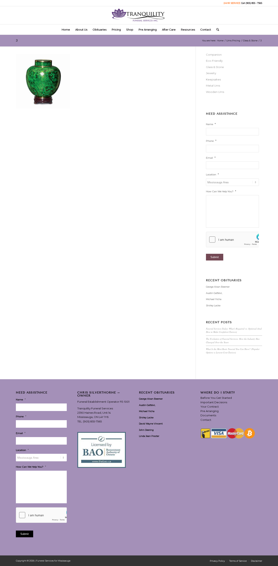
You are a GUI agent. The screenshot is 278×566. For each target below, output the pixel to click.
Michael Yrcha (213, 299)
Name (211, 124)
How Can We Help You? (221, 191)
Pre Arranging (209, 411)
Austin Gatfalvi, (214, 293)
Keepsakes (213, 79)
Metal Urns (213, 85)
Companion (214, 54)
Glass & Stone (215, 67)
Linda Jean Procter (149, 436)
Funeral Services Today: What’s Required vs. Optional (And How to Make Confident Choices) (234, 330)
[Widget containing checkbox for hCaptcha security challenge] (232, 239)
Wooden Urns (215, 91)
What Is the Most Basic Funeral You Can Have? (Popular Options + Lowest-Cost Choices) (232, 350)
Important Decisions (213, 402)
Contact (205, 419)
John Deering (146, 430)
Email (211, 157)
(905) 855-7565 (92, 421)
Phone (211, 140)
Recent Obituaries (224, 280)
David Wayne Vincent (151, 423)
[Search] (216, 29)
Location (212, 174)
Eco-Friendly (214, 60)
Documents (208, 415)
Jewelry (211, 73)
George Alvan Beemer (218, 286)
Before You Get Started (216, 397)
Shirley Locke (213, 305)
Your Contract (209, 406)
